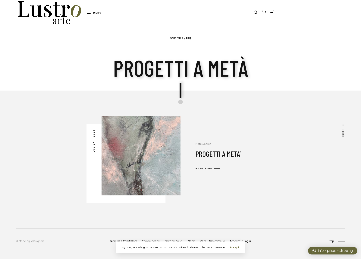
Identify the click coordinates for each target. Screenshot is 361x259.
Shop (191, 241)
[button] (332, 250)
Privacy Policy (174, 241)
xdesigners (37, 241)
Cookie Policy (151, 241)
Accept (234, 247)
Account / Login (240, 241)
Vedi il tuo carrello (212, 241)
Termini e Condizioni (123, 241)
